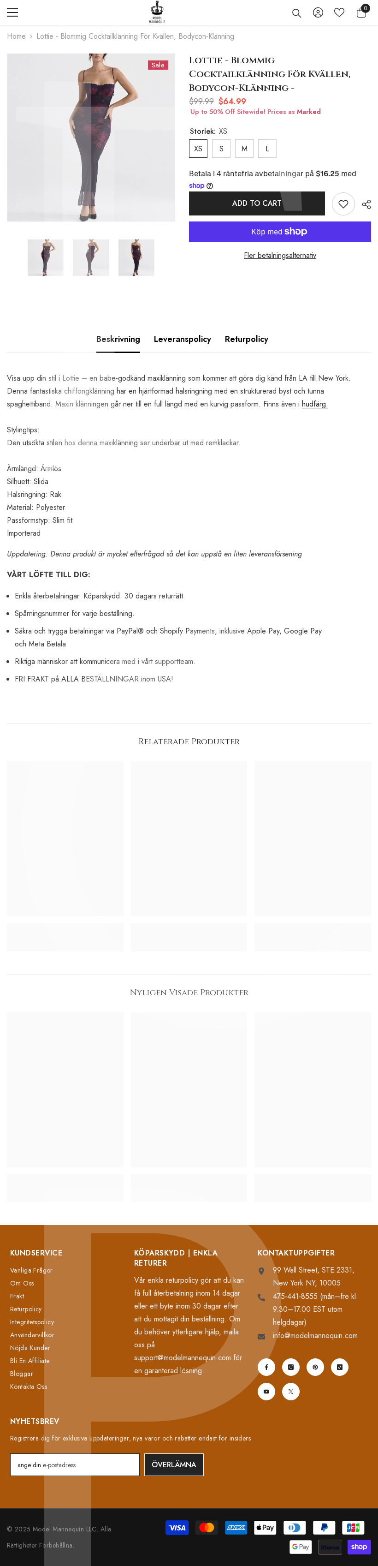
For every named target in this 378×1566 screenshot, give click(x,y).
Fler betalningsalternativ (280, 255)
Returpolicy (246, 339)
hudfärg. (315, 404)
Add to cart (255, 203)
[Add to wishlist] (343, 203)
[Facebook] (266, 1367)
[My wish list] (339, 12)
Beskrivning (118, 339)
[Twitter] (291, 1391)
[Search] (296, 13)
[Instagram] (291, 1367)
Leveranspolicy (182, 339)
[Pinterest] (315, 1367)
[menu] (12, 12)
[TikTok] (339, 1367)
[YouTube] (266, 1391)
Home (16, 36)
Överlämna (174, 1464)
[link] (65, 927)
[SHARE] (363, 204)
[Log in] (318, 12)
